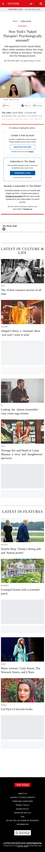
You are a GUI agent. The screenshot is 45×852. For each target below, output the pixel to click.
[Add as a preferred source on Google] (22, 832)
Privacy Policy (22, 805)
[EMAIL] (4, 229)
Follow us (27, 105)
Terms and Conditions (22, 801)
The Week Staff (13, 61)
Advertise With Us (22, 813)
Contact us (27, 209)
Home (15, 21)
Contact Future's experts (22, 797)
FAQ (22, 817)
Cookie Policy (22, 809)
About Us (22, 794)
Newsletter (39, 105)
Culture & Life (26, 21)
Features (22, 26)
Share (7, 105)
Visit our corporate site (34, 843)
